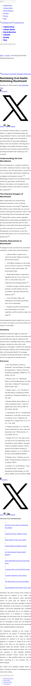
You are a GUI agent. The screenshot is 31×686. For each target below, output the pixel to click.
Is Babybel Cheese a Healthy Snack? (16, 534)
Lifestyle (6, 13)
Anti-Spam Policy (7, 682)
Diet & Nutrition (8, 10)
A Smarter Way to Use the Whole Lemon (17, 569)
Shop (4, 18)
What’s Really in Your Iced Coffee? (15, 540)
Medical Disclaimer (8, 678)
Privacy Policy (6, 680)
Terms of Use (6, 684)
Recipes (5, 16)
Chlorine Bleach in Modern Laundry (16, 546)
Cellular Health (7, 8)
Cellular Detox (7, 5)
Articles (7, 55)
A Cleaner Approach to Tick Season (15, 575)
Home (2, 55)
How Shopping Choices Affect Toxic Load (18, 587)
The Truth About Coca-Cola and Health (17, 581)
